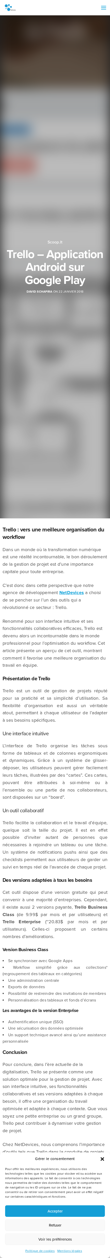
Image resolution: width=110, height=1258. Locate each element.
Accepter (55, 1211)
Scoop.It (55, 242)
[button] (102, 1159)
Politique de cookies (40, 1251)
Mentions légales (69, 1251)
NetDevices (71, 592)
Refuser (55, 1225)
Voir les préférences (55, 1239)
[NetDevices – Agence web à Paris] (10, 8)
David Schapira (39, 291)
